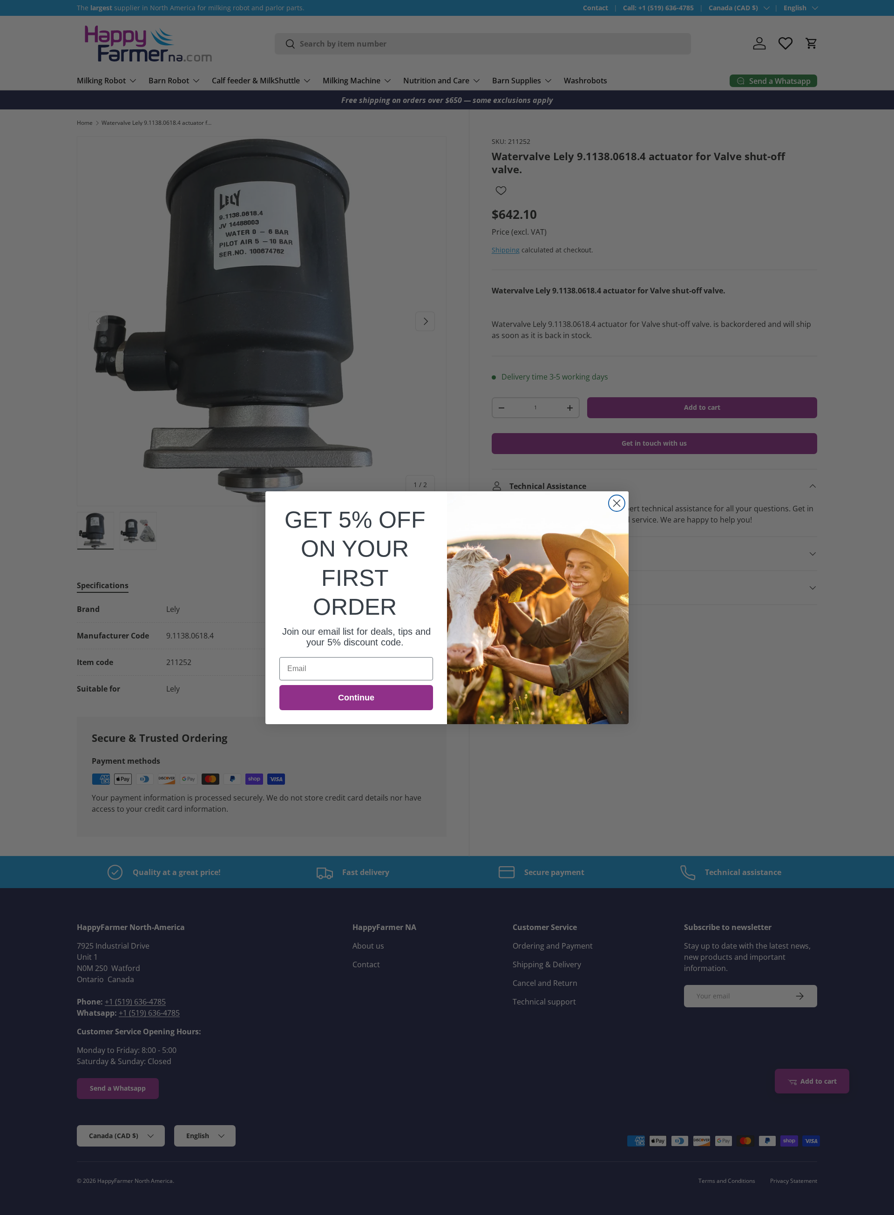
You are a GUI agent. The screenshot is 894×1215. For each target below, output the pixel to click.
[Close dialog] (617, 503)
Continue (356, 697)
